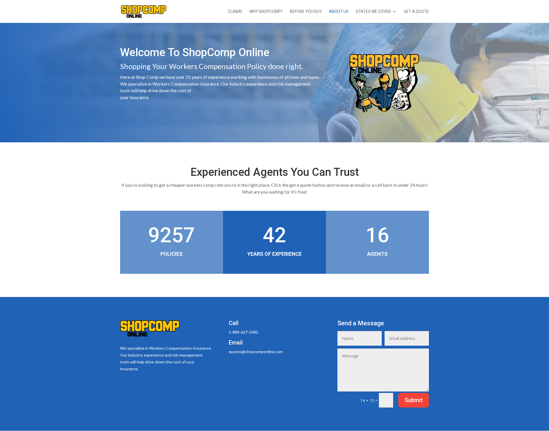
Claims (235, 11)
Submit (414, 400)
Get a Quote (416, 11)
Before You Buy (306, 11)
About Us (339, 11)
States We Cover (373, 11)
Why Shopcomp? (266, 11)
